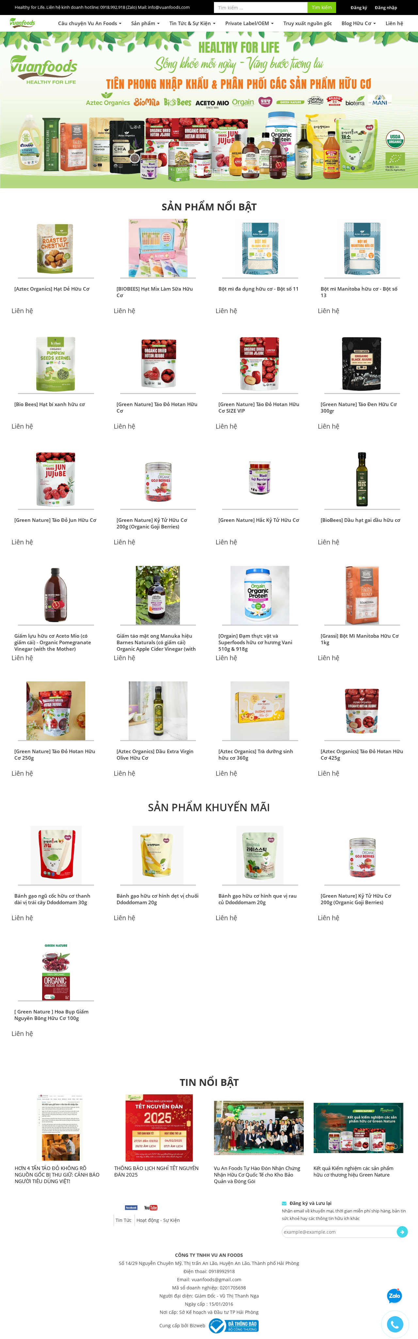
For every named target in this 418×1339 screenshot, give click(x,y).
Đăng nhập (386, 7)
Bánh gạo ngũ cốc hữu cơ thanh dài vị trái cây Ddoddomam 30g (52, 872)
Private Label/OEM (247, 23)
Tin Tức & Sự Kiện (190, 23)
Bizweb (197, 1299)
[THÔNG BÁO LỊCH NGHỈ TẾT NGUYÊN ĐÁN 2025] (159, 1101)
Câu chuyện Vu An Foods (88, 23)
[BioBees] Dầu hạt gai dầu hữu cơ (360, 494)
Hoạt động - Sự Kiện (158, 1194)
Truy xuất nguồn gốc (307, 23)
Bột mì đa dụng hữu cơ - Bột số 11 (258, 262)
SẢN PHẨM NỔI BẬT (209, 180)
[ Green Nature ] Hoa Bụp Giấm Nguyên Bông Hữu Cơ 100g (51, 988)
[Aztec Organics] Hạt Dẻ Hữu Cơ (51, 262)
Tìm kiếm (322, 7)
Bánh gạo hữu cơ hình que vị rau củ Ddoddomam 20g (257, 872)
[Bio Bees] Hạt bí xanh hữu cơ (49, 378)
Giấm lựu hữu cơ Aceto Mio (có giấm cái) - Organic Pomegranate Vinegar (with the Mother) (52, 616)
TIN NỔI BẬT (209, 1056)
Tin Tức (124, 1194)
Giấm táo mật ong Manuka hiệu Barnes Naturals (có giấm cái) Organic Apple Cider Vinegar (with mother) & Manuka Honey (156, 619)
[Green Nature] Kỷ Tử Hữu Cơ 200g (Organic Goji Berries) (152, 497)
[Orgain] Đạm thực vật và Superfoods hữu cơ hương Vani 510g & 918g (255, 616)
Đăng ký (359, 7)
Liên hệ (394, 23)
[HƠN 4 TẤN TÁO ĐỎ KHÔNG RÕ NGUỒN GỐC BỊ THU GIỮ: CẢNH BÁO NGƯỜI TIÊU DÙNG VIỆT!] (59, 1101)
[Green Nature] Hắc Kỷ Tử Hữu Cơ (258, 494)
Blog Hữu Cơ (357, 23)
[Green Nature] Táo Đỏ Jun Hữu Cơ (55, 494)
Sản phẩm (143, 23)
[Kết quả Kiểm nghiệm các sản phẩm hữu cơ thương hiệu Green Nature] (358, 1101)
